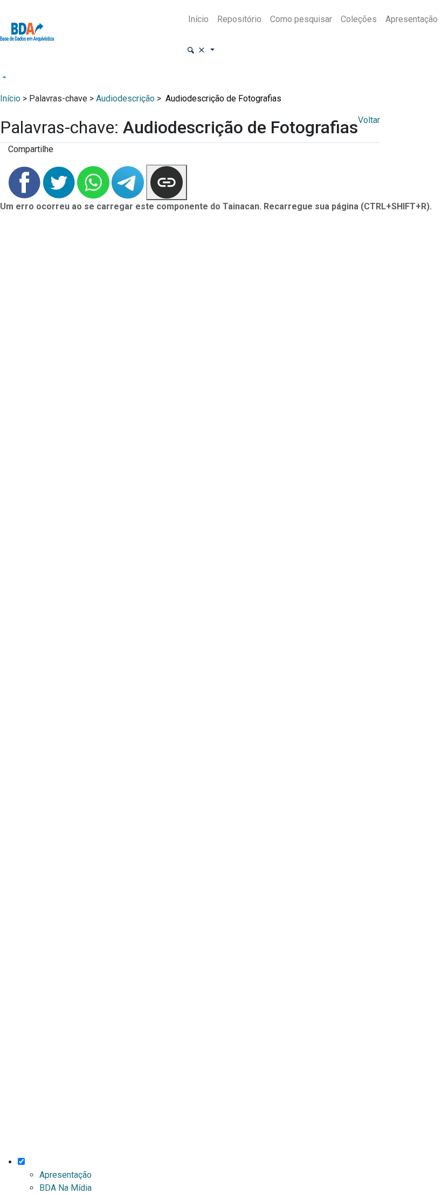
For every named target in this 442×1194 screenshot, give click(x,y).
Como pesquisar (301, 19)
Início (198, 19)
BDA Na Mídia (65, 1188)
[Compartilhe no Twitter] (60, 181)
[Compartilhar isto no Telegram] (129, 181)
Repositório (239, 19)
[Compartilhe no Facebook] (25, 181)
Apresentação (411, 19)
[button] (200, 50)
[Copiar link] (166, 182)
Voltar (369, 120)
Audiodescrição (125, 98)
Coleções (359, 19)
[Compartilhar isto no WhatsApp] (94, 181)
